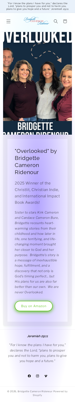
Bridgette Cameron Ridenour (35, 391)
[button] (8, 21)
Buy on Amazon (33, 306)
